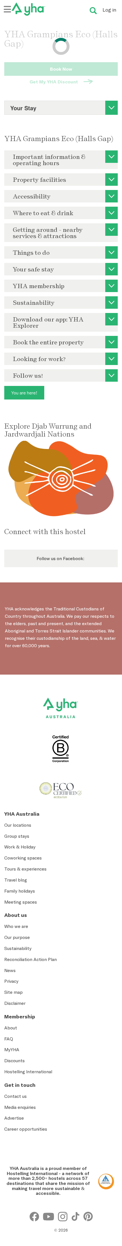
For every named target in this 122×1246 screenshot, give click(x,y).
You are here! (24, 393)
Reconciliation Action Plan (30, 959)
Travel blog (15, 880)
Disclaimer (15, 1003)
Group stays (16, 836)
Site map (13, 992)
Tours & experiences (25, 869)
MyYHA (11, 1049)
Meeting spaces (20, 902)
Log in (109, 10)
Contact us (15, 1096)
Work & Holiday (19, 847)
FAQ (8, 1039)
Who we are (16, 926)
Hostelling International (28, 1071)
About (10, 1028)
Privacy (11, 981)
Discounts (14, 1060)
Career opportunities (25, 1129)
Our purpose (17, 937)
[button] (109, 1179)
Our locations (17, 825)
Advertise (14, 1118)
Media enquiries (20, 1107)
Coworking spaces (23, 858)
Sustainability (17, 948)
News (10, 970)
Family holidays (19, 891)
